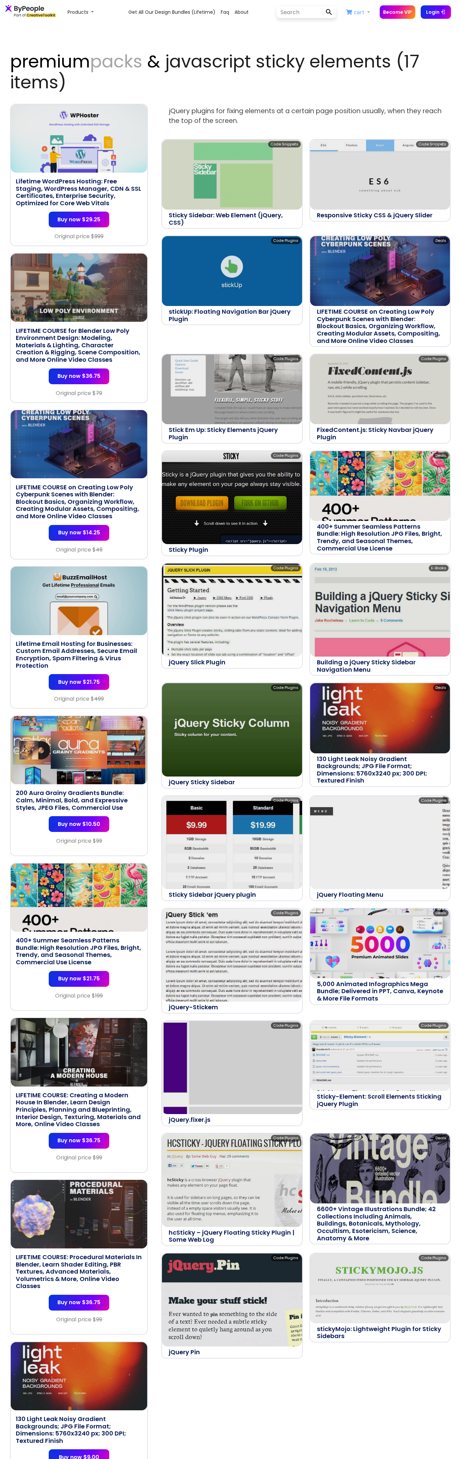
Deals (440, 240)
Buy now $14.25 (79, 532)
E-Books (438, 568)
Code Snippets (284, 144)
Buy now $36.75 (78, 376)
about (242, 12)
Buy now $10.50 (79, 824)
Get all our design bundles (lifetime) (171, 12)
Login (433, 12)
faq (225, 12)
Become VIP (397, 12)
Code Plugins (285, 240)
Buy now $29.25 (78, 219)
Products (79, 12)
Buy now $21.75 (79, 682)
